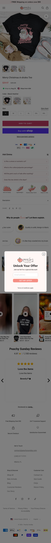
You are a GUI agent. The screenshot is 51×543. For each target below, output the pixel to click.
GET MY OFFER (25, 280)
